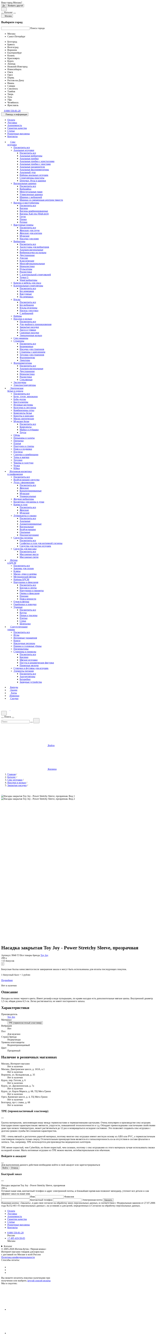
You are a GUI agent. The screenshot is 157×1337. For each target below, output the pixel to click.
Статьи (11, 131)
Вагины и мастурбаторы (26, 202)
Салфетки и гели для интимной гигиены (41, 543)
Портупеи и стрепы (23, 446)
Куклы (16, 299)
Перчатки (18, 440)
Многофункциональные (32, 263)
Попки (23, 219)
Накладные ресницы (24, 643)
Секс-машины (20, 338)
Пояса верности (28, 598)
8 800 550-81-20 (15, 1232)
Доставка (12, 122)
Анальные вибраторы (31, 155)
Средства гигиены (23, 537)
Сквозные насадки (29, 332)
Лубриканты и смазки (24, 515)
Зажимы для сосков (23, 568)
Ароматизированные (31, 524)
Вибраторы (19, 241)
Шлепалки (25, 623)
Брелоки (24, 657)
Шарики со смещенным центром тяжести (41, 200)
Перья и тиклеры (28, 615)
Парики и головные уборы (27, 646)
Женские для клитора (31, 233)
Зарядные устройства (31, 682)
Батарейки (25, 679)
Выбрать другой (15, 5)
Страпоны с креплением (32, 352)
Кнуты (23, 612)
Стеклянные (26, 379)
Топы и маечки (21, 457)
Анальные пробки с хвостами (35, 164)
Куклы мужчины (28, 307)
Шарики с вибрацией (31, 197)
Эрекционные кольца (31, 335)
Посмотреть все (21, 147)
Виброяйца (25, 189)
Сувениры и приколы (24, 651)
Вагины (24, 208)
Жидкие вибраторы (23, 499)
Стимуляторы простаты (32, 178)
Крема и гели (20, 504)
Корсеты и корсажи (23, 416)
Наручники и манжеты (32, 590)
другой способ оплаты (39, 1280)
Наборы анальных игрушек (34, 175)
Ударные (18, 607)
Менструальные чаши (31, 191)
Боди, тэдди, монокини (25, 396)
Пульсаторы (26, 269)
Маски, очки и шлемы (25, 574)
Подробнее (7, 980)
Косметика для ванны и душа (28, 501)
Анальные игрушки (23, 150)
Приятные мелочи (29, 665)
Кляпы (17, 571)
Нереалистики (27, 266)
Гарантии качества (17, 128)
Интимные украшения (25, 637)
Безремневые (26, 346)
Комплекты (26, 427)
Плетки (23, 618)
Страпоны (18, 341)
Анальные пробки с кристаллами (37, 161)
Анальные (25, 521)
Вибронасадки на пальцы (33, 252)
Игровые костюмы (23, 404)
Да (3, 5)
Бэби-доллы (19, 399)
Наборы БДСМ (21, 579)
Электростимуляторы (24, 385)
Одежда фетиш (21, 601)
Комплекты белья (22, 413)
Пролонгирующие (29, 535)
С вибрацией (26, 313)
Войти (5, 1168)
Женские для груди (30, 230)
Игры (16, 635)
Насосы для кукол (29, 310)
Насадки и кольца (22, 318)
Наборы (17, 316)
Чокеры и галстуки (23, 462)
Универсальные (28, 496)
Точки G (24, 277)
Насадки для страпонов (32, 349)
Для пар (24, 258)
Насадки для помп (29, 238)
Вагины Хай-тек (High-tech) (34, 213)
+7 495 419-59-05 (16, 1238)
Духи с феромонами (23, 482)
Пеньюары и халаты (24, 438)
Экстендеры (19, 382)
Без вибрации (27, 305)
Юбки (16, 468)
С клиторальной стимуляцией (35, 274)
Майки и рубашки (29, 429)
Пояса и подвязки (22, 449)
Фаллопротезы (27, 357)
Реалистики (26, 272)
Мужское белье (21, 421)
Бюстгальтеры (20, 402)
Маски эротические (23, 418)
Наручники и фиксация (25, 582)
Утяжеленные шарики (31, 194)
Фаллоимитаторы (22, 363)
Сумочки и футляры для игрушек (30, 668)
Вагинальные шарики (24, 183)
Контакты (12, 136)
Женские (24, 488)
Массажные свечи (29, 557)
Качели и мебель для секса (27, 283)
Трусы (23, 432)
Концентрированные (31, 490)
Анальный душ (28, 172)
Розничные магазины (18, 133)
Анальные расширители (32, 166)
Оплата (11, 120)
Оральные (25, 532)
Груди (23, 216)
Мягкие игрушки (29, 660)
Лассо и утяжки (28, 330)
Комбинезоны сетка (23, 410)
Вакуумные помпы (23, 225)
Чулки (16, 465)
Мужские (24, 236)
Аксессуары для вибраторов (34, 247)
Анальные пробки (29, 158)
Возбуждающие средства (26, 479)
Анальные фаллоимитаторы (34, 169)
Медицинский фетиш (24, 576)
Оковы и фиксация (29, 593)
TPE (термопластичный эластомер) (25, 1023)
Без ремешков (27, 291)
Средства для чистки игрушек (35, 546)
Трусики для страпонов (32, 354)
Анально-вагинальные (31, 249)
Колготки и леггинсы (24, 407)
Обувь (16, 435)
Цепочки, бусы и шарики (33, 180)
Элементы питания (23, 671)
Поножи (24, 596)
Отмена (14, 1168)
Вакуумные (26, 294)
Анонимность (14, 125)
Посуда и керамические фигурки (37, 662)
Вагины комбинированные (34, 211)
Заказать (108, 1200)
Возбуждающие (28, 529)
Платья (17, 443)
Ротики (23, 222)
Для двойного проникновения (35, 324)
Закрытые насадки (29, 327)
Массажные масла (29, 554)
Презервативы (21, 649)
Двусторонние (27, 255)
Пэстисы (18, 451)
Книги (16, 640)
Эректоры (25, 360)
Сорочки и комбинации (25, 454)
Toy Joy (44, 955)
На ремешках (26, 296)
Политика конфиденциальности (18, 1257)
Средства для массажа (24, 548)
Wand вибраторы (28, 280)
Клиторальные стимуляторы (28, 285)
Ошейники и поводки (24, 604)
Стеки (23, 621)
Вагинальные (27, 526)
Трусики (17, 460)
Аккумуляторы (27, 676)
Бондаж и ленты (28, 587)
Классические (27, 260)
